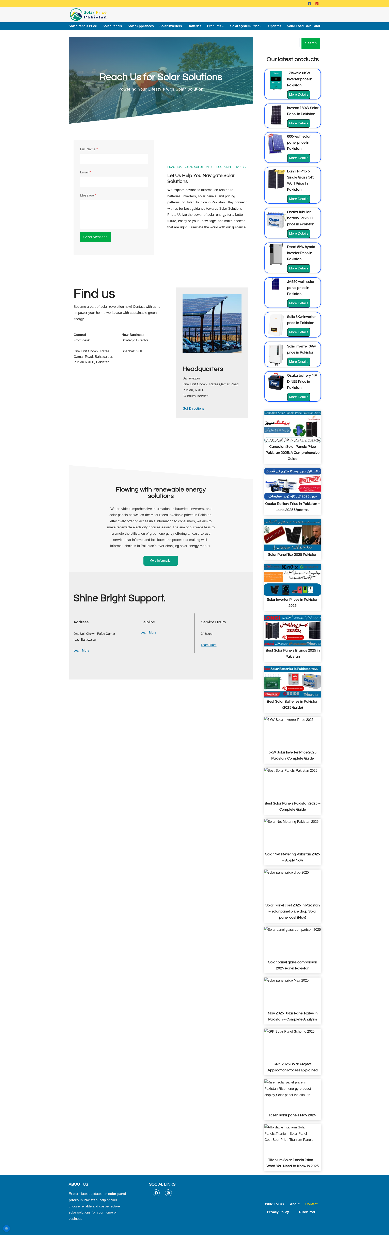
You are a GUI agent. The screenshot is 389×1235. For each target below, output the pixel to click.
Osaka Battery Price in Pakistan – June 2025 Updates (292, 507)
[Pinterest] (316, 3)
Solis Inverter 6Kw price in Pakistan (301, 349)
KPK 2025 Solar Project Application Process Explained (293, 1067)
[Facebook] (309, 3)
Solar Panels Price (83, 26)
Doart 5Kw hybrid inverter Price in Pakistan (301, 253)
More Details (299, 95)
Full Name (89, 149)
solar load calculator (303, 26)
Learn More (81, 650)
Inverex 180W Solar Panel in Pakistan (302, 111)
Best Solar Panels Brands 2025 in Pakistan (293, 653)
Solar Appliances (141, 26)
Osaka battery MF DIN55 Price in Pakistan (302, 382)
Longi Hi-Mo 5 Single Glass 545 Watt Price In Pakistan (300, 180)
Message (88, 195)
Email (85, 172)
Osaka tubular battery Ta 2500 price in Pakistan (300, 218)
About (294, 1204)
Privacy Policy (278, 1212)
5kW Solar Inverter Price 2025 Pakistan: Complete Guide (292, 755)
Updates (274, 26)
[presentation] (276, 80)
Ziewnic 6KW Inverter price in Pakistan (299, 79)
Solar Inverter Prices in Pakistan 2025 (292, 603)
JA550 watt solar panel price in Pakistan (300, 288)
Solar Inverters (170, 26)
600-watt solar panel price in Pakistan (299, 143)
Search (311, 43)
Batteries (194, 26)
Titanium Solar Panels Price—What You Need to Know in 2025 (292, 1163)
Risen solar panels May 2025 (292, 1115)
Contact (311, 1204)
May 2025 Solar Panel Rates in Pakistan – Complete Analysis (292, 1016)
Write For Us (274, 1204)
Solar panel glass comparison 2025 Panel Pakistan (292, 965)
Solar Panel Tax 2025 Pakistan (292, 555)
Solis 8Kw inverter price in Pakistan (301, 320)
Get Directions (193, 408)
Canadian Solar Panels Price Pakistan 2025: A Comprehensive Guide (293, 453)
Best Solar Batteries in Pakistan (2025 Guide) (292, 704)
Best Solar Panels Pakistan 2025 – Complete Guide (293, 806)
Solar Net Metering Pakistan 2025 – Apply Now (292, 857)
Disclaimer (307, 1212)
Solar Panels (112, 26)
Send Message (95, 237)
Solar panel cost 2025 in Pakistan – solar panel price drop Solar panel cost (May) (292, 911)
